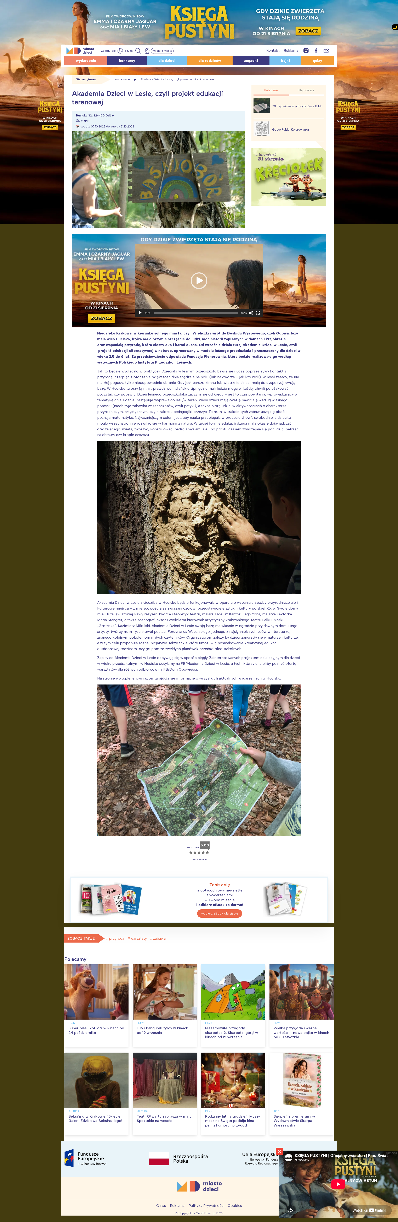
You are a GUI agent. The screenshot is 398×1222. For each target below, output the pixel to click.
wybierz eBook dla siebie (219, 913)
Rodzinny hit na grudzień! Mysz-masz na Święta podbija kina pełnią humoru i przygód (232, 1121)
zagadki (251, 60)
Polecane (271, 90)
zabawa (159, 938)
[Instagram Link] (306, 50)
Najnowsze (306, 90)
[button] (199, 280)
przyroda (116, 938)
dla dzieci (166, 60)
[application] (199, 280)
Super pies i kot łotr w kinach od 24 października (96, 1030)
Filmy (71, 1022)
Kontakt (273, 50)
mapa (85, 120)
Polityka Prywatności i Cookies (215, 1205)
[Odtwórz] (140, 313)
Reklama (291, 50)
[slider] (196, 313)
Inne (276, 1111)
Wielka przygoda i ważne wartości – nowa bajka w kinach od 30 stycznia (301, 1032)
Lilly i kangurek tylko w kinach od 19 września (162, 1030)
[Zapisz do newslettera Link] (326, 50)
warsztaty (138, 938)
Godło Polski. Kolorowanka (290, 129)
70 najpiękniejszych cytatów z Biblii (297, 106)
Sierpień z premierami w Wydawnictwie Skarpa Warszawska (294, 1121)
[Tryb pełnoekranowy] (258, 313)
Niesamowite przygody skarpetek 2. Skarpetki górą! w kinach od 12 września (231, 1032)
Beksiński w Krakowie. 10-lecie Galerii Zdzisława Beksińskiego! (95, 1118)
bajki (285, 60)
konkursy (127, 60)
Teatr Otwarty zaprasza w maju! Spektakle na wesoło (164, 1118)
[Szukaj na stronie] (133, 51)
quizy (317, 60)
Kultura (73, 1111)
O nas (161, 1205)
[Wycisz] (251, 313)
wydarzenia (86, 60)
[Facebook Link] (316, 50)
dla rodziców (209, 60)
